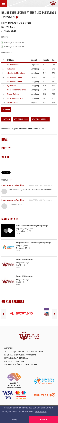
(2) (17, 17)
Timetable (6, 119)
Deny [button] (14, 419)
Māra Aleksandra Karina (16, 90)
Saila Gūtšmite (12, 102)
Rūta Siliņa (11, 69)
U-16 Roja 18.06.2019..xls (14, 42)
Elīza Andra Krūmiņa (15, 98)
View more (6, 109)
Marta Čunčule (13, 64)
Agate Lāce (11, 85)
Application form (21, 119)
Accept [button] (43, 419)
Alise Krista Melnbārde (16, 73)
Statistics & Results (40, 119)
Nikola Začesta (13, 94)
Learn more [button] (40, 411)
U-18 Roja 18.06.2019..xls (14, 46)
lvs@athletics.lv (19, 358)
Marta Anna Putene (14, 77)
